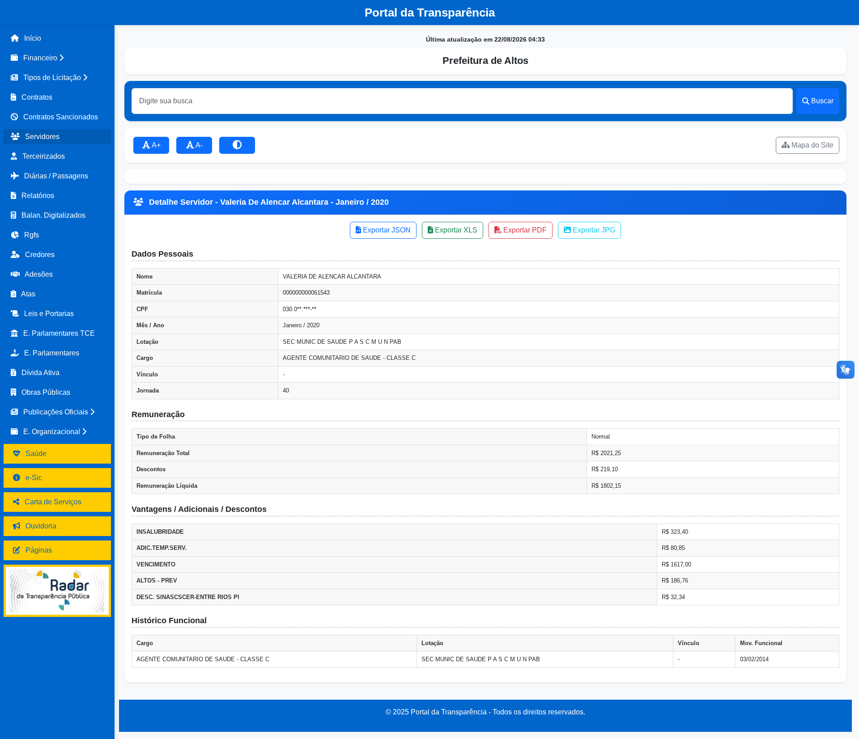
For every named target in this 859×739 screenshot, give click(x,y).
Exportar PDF (524, 230)
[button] (57, 58)
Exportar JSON (386, 230)
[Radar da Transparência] (57, 591)
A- (198, 145)
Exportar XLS (455, 230)
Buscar (822, 101)
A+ (155, 145)
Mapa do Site (811, 145)
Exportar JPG (593, 230)
